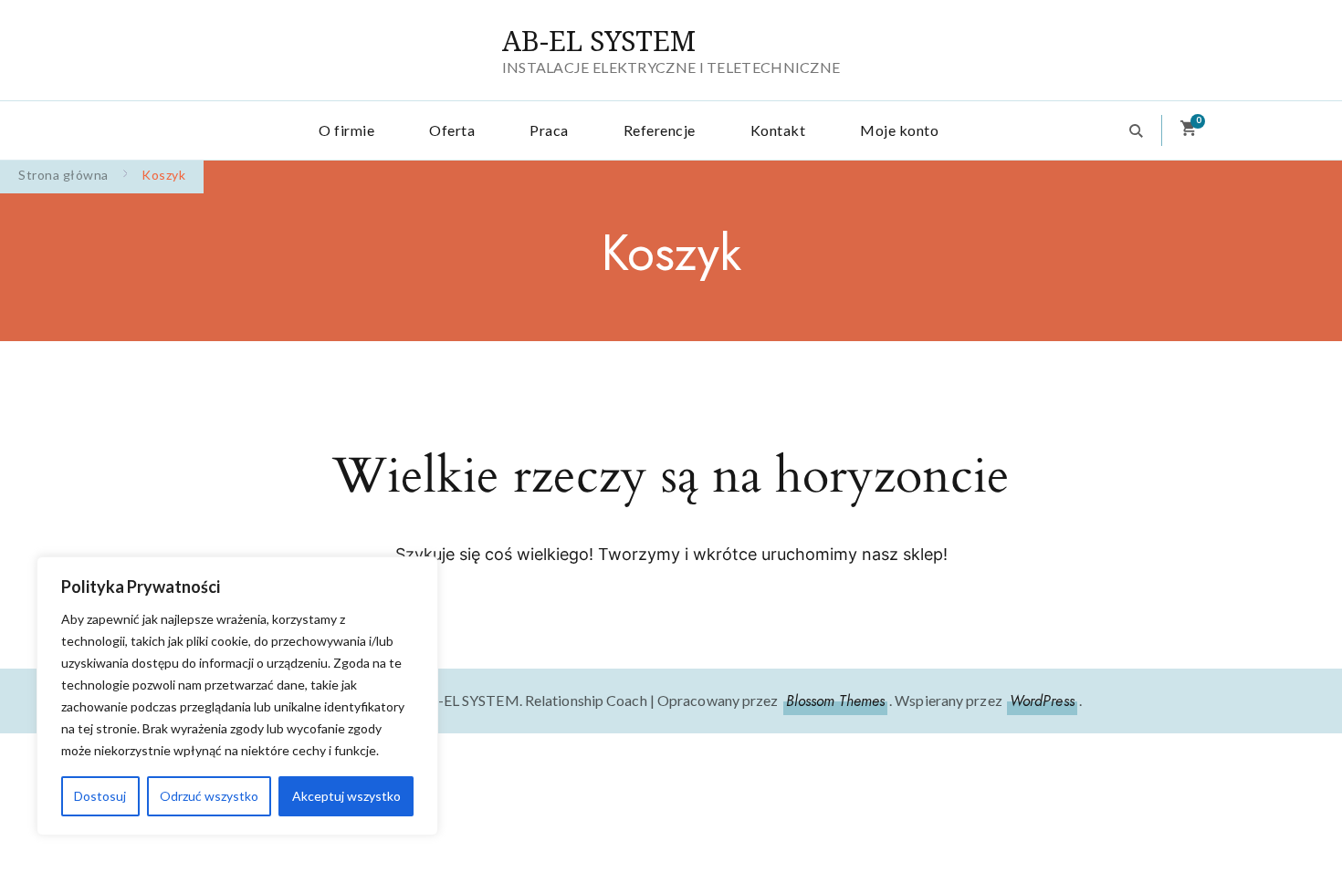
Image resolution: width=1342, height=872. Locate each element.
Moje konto (899, 130)
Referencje (660, 130)
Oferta (452, 130)
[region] (237, 696)
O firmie (346, 130)
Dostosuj (100, 796)
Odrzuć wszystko (209, 796)
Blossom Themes (835, 700)
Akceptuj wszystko (346, 796)
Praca (549, 130)
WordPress (1042, 700)
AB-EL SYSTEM (599, 40)
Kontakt (778, 130)
